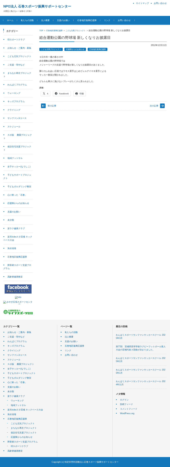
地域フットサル (15, 158)
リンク (107, 20)
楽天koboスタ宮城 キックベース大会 (25, 409)
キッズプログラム (16, 101)
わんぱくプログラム (17, 84)
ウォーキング (13, 93)
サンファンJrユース (17, 118)
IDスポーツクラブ (16, 39)
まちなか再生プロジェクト (24, 428)
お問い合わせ (124, 20)
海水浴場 (11, 248)
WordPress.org (127, 413)
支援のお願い (63, 20)
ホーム (10, 20)
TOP (41, 31)
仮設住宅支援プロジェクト (24, 432)
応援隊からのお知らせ (75, 49)
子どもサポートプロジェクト (21, 373)
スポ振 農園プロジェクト (20, 364)
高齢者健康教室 (15, 276)
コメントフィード (128, 409)
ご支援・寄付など (16, 65)
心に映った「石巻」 (17, 195)
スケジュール (13, 126)
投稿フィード (126, 404)
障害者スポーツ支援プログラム (22, 441)
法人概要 (45, 20)
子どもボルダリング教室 (19, 186)
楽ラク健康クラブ (16, 228)
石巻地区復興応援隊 (87, 20)
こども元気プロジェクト (76, 31)
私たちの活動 (27, 20)
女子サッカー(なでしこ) (18, 166)
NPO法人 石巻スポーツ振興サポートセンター (37, 6)
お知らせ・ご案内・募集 (19, 48)
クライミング (13, 110)
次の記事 (154, 105)
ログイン (124, 400)
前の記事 (52, 105)
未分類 (10, 220)
